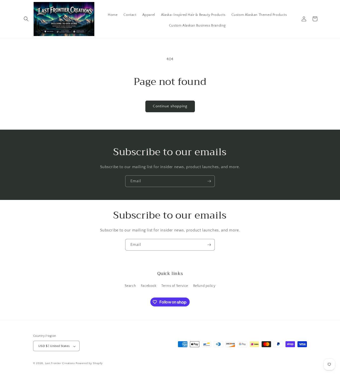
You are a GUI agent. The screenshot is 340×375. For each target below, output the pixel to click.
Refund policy (204, 286)
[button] (26, 18)
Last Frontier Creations (60, 363)
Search (130, 286)
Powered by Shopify (89, 363)
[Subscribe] (209, 181)
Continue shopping (170, 106)
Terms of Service (174, 286)
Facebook (149, 286)
